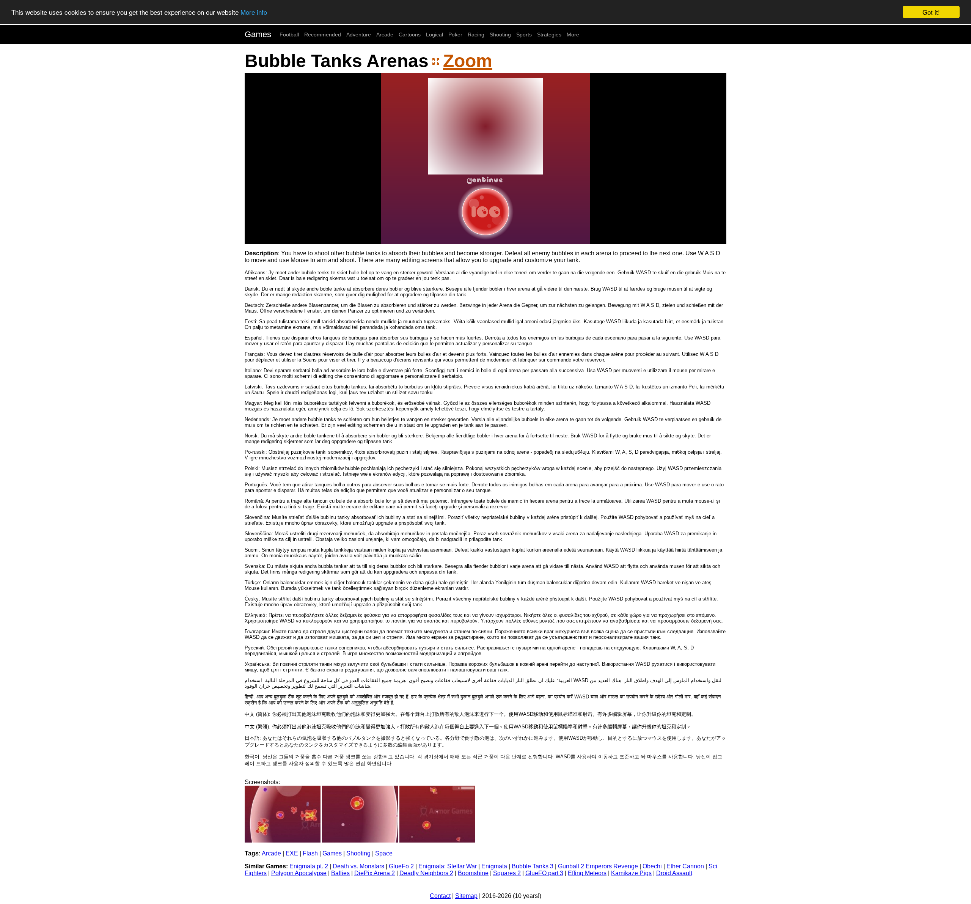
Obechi (652, 866)
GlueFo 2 (401, 866)
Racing (476, 34)
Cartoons (410, 34)
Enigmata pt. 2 (308, 866)
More (573, 34)
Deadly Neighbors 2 (426, 873)
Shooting (500, 34)
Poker (455, 34)
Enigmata (494, 866)
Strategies (549, 34)
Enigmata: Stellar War (447, 866)
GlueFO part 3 (544, 873)
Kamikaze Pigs (631, 873)
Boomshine (473, 873)
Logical (434, 34)
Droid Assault (674, 873)
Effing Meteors (587, 873)
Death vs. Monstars (358, 866)
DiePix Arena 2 (374, 873)
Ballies (340, 873)
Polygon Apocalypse (299, 873)
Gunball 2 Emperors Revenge (598, 866)
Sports (524, 34)
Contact (440, 896)
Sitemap (466, 896)
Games (258, 34)
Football (289, 34)
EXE (292, 853)
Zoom (467, 61)
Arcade (384, 34)
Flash (310, 853)
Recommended (322, 34)
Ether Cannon (685, 866)
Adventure (358, 34)
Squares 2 (507, 873)
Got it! (931, 12)
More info (253, 12)
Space (384, 853)
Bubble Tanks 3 (532, 866)
